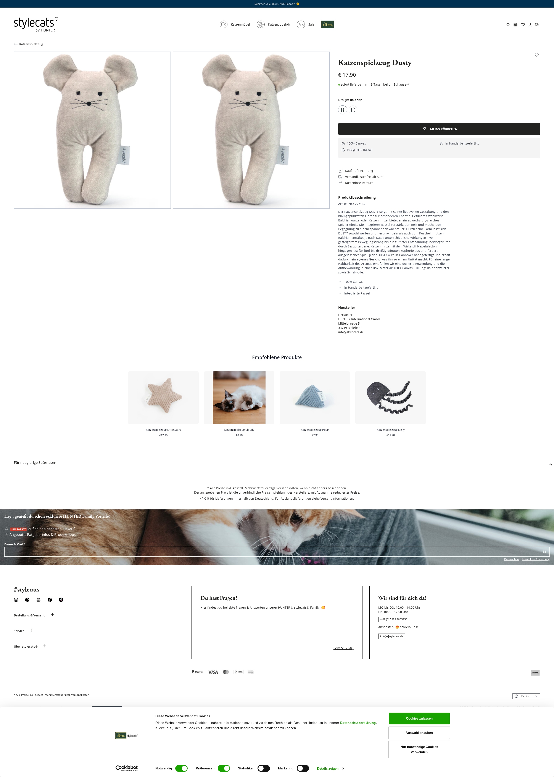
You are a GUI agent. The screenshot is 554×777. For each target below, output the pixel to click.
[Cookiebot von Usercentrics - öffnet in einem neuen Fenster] (127, 768)
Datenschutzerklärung (358, 723)
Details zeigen (327, 768)
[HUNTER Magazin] (515, 25)
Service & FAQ (343, 648)
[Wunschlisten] (536, 55)
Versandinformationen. (337, 498)
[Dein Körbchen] (536, 24)
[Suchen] (508, 24)
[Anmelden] (544, 551)
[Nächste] (550, 464)
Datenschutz (511, 559)
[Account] (529, 24)
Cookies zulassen (419, 718)
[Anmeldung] (328, 27)
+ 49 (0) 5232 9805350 (393, 619)
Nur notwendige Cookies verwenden (419, 749)
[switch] (224, 768)
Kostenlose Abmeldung (536, 559)
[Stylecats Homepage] (36, 24)
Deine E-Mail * (14, 544)
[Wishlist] (522, 24)
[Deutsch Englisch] (526, 696)
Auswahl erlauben (419, 733)
